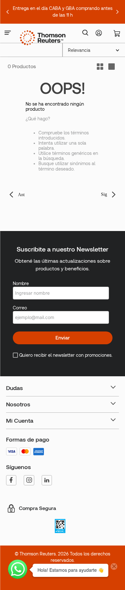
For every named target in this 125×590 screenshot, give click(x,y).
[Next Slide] (117, 12)
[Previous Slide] (8, 12)
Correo (20, 307)
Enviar (62, 338)
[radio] (111, 66)
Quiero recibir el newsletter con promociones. (66, 355)
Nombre (21, 283)
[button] (8, 33)
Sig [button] (104, 194)
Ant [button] (21, 194)
